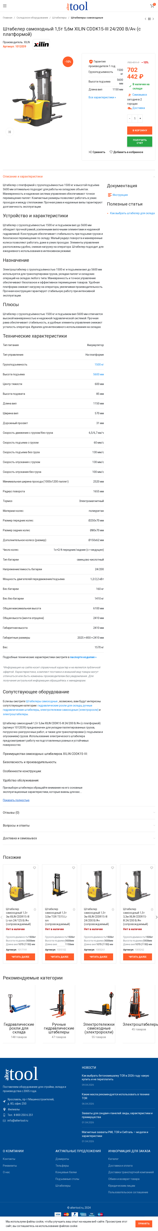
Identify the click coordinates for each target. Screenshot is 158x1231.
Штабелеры (59, 17)
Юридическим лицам (121, 1185)
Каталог (113, 1158)
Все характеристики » (102, 97)
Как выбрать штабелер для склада (132, 213)
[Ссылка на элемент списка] (39, 1109)
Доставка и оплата (120, 1165)
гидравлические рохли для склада (60, 705)
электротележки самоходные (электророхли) (69, 709)
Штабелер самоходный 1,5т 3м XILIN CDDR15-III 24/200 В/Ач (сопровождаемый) (96, 917)
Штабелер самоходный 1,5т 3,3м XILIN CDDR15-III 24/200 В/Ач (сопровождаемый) (135, 917)
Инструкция (120, 194)
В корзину (140, 130)
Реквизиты (10, 1165)
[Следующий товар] (153, 19)
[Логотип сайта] (79, 5)
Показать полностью (16, 800)
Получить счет (140, 142)
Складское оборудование (33, 17)
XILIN (27, 42)
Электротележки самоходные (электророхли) (98, 1028)
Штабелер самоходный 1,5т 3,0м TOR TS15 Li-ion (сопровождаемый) (57, 917)
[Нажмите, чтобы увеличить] (9, 132)
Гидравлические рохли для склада (19, 1028)
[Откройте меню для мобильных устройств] (5, 6)
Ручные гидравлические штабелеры (59, 1028)
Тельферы (62, 1165)
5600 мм (98, 374)
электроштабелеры (15, 714)
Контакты (9, 1158)
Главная (8, 17)
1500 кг (99, 364)
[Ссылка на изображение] (24, 1072)
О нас (6, 1172)
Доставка (138, 107)
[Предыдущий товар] (145, 19)
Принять (144, 1223)
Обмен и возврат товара (124, 1178)
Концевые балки (66, 1172)
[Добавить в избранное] (34, 868)
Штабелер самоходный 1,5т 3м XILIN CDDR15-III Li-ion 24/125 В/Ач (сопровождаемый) (18, 917)
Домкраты (62, 1158)
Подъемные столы (67, 1178)
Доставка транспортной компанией (131, 1172)
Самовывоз (139, 94)
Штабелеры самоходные (87, 17)
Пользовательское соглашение (128, 1192)
